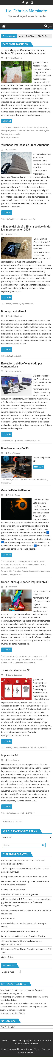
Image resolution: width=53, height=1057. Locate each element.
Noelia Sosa (12, 587)
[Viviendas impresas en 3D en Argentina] (16, 154)
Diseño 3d (21, 131)
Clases (41, 561)
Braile (13, 131)
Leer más (7, 121)
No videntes (13, 137)
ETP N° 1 (43, 748)
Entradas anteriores (13, 821)
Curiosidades (29, 441)
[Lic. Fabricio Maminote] (3, 25)
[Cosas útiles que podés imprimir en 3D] (16, 591)
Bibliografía (5, 131)
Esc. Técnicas (12, 568)
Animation (17, 571)
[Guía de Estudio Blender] (16, 499)
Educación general (26, 564)
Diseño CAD (17, 356)
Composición (34, 571)
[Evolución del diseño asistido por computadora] (16, 375)
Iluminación (44, 571)
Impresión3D (6, 483)
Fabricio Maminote (15, 58)
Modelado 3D (15, 574)
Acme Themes (28, 1052)
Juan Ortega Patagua (16, 371)
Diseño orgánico (18, 659)
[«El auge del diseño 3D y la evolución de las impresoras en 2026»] (16, 238)
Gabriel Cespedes (15, 675)
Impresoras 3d (14, 134)
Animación (8, 571)
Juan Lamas (12, 149)
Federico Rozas (14, 495)
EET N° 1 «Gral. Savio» (33, 659)
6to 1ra (20, 441)
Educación (30, 131)
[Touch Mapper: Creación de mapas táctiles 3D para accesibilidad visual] (16, 62)
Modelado (5, 574)
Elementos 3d (40, 131)
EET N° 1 (38, 441)
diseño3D (43, 479)
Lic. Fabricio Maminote (26, 10)
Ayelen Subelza (13, 760)
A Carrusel (7, 127)
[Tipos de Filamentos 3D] (16, 679)
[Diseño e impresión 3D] (16, 457)
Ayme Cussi (12, 234)
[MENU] (50, 26)
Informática (22, 568)
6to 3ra (36, 748)
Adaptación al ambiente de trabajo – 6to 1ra (30, 127)
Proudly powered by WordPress (16, 1049)
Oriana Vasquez (14, 453)
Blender (25, 571)
